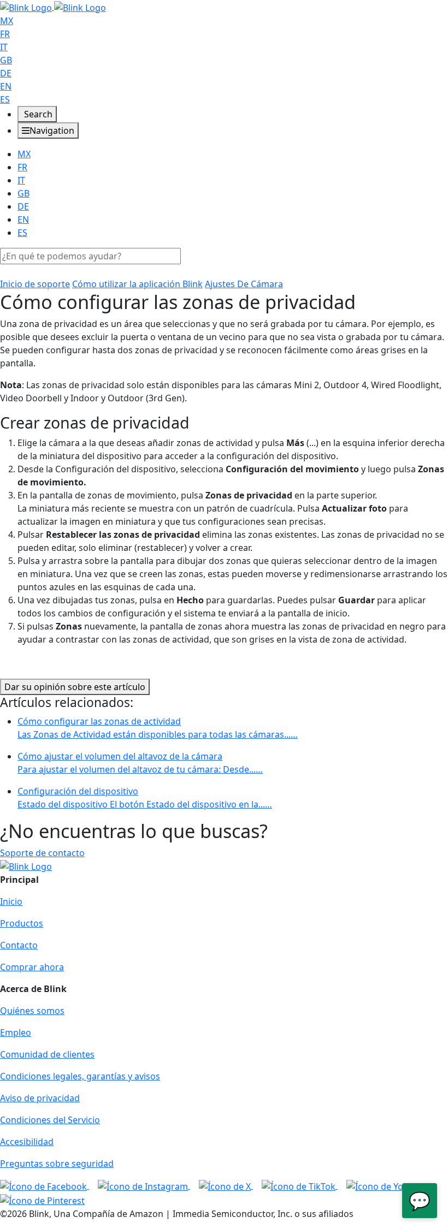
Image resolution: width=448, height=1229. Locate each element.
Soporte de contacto (42, 853)
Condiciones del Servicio (50, 1120)
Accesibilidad (27, 1142)
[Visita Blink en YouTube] (387, 1185)
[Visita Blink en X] (226, 1185)
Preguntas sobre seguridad (57, 1163)
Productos (21, 923)
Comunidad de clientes (47, 1054)
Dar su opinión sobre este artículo (74, 687)
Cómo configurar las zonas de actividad (157, 727)
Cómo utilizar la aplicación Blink (137, 284)
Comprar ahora (32, 967)
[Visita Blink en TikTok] (300, 1185)
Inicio (11, 901)
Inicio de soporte (35, 284)
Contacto (19, 945)
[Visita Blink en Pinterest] (42, 1200)
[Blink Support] (53, 7)
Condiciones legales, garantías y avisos (80, 1076)
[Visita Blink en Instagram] (144, 1185)
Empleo (15, 1032)
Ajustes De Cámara (244, 284)
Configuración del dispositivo (144, 797)
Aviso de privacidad (40, 1098)
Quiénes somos (32, 1011)
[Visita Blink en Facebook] (44, 1185)
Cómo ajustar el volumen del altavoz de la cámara (140, 762)
